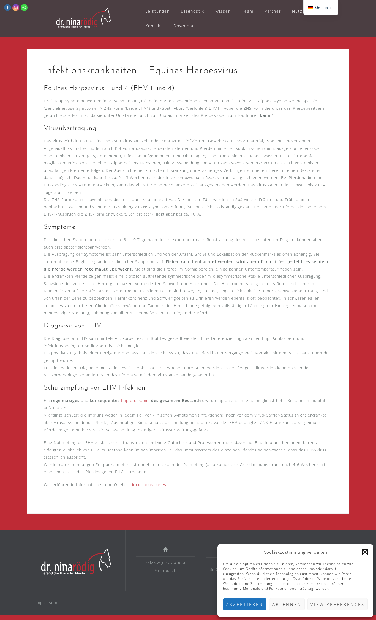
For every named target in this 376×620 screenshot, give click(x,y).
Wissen (223, 11)
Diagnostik (192, 11)
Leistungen (157, 11)
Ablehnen (287, 604)
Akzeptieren (244, 604)
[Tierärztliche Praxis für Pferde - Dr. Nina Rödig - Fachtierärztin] (76, 562)
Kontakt (153, 25)
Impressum (46, 602)
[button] (365, 552)
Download (184, 25)
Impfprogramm (136, 400)
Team (248, 11)
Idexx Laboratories (147, 484)
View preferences (337, 604)
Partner (273, 11)
